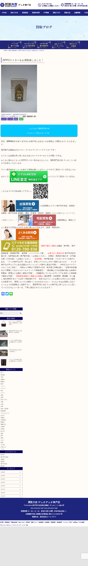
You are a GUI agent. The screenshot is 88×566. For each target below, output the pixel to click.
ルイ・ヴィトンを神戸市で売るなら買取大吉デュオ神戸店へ (15, 322)
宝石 (2, 377)
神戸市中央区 (4, 457)
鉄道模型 (3, 411)
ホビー (3, 440)
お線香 (3, 426)
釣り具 (3, 431)
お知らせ (3, 447)
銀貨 (2, 442)
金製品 (3, 379)
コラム (3, 449)
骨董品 (3, 417)
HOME (4, 13)
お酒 (2, 404)
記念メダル (4, 399)
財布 (2, 384)
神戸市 (21, 119)
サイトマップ (16, 525)
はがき (3, 415)
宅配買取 (53, 522)
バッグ (3, 386)
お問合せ (75, 522)
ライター (4, 119)
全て (2, 372)
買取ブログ (56, 13)
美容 (2, 438)
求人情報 (81, 522)
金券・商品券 (4, 408)
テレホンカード (5, 413)
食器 (2, 395)
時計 (2, 390)
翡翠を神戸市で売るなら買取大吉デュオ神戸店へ (15, 331)
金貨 (2, 397)
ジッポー (10, 119)
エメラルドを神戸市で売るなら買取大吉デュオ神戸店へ (15, 341)
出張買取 (47, 522)
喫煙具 (15, 119)
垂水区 (3, 466)
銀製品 (3, 381)
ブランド (3, 388)
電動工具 (3, 424)
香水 (2, 435)
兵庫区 (3, 459)
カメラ (3, 393)
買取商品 (25, 13)
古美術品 (3, 420)
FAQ (70, 522)
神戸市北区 (4, 464)
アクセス (65, 522)
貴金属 (3, 375)
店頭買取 (41, 522)
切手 (2, 406)
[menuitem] (4, 12)
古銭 (2, 402)
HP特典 (46, 13)
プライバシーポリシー (6, 525)
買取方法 (67, 13)
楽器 (2, 433)
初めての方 (14, 13)
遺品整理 (59, 522)
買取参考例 (36, 13)
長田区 (3, 461)
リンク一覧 (25, 525)
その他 (3, 444)
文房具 (3, 429)
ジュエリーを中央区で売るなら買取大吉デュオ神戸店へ (15, 361)
